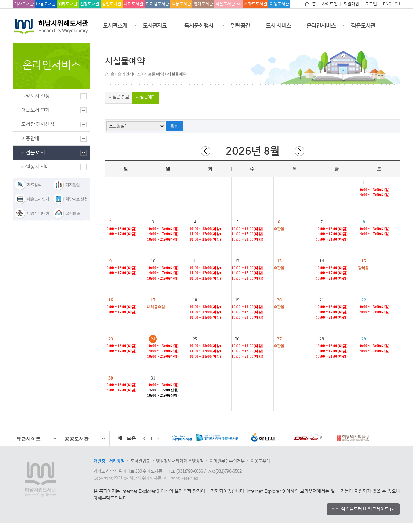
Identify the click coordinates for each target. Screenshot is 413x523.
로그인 (371, 4)
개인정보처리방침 (109, 461)
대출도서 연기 (38, 199)
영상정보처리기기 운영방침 (180, 461)
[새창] (197, 439)
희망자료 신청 (76, 199)
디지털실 (72, 185)
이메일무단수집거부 (227, 461)
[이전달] (205, 151)
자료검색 (34, 185)
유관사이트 (28, 438)
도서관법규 (140, 461)
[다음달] (299, 151)
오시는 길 (72, 213)
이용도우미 (260, 461)
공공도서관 (77, 438)
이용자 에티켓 (38, 213)
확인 (174, 126)
